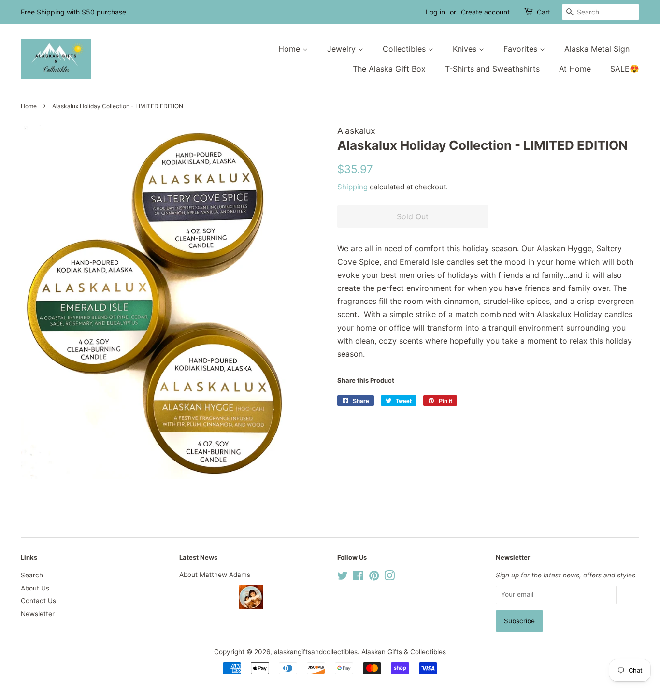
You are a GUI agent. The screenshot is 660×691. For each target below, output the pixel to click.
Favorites (521, 49)
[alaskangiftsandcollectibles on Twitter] (342, 577)
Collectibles (405, 49)
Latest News (198, 557)
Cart (543, 12)
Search (32, 575)
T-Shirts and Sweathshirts (492, 68)
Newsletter (38, 614)
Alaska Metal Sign (597, 49)
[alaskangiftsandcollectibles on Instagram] (389, 577)
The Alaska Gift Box (389, 68)
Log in (435, 12)
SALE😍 (624, 68)
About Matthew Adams (214, 574)
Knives (466, 49)
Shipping (352, 186)
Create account (485, 12)
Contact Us (38, 601)
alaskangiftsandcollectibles (316, 652)
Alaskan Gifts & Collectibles (403, 652)
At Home (575, 68)
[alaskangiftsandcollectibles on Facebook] (358, 577)
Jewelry (342, 49)
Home (290, 49)
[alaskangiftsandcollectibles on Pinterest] (374, 577)
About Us (35, 588)
